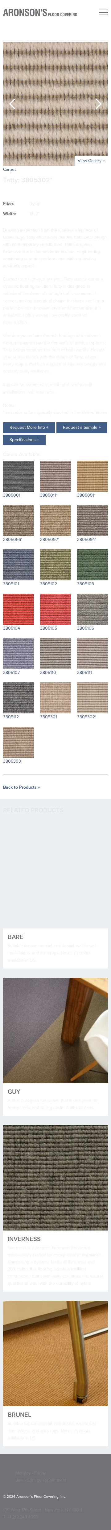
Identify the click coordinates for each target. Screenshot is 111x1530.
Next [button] (98, 104)
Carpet (9, 169)
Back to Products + (21, 787)
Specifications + (24, 440)
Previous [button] (12, 104)
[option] (55, 104)
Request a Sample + (82, 427)
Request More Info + (29, 427)
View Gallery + (91, 160)
